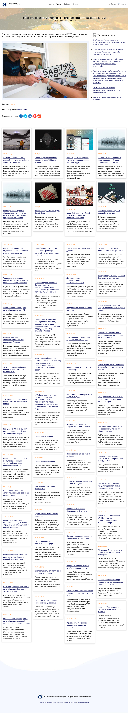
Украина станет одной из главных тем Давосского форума (76, 625)
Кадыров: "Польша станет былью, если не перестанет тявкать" (109, 609)
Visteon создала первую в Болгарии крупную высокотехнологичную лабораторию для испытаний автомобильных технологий (47, 287)
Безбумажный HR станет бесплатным (45, 487)
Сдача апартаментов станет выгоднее (46, 515)
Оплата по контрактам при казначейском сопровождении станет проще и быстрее (110, 582)
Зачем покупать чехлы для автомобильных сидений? (14, 309)
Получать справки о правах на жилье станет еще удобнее (79, 537)
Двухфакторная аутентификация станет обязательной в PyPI (76, 280)
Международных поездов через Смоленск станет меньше (111, 277)
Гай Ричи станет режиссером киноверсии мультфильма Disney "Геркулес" (110, 429)
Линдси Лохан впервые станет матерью (79, 309)
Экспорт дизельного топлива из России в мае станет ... (48, 572)
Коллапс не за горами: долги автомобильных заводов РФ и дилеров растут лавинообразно (16, 621)
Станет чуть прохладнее (45, 461)
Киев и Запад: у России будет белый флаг (47, 212)
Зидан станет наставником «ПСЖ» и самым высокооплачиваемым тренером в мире (109, 519)
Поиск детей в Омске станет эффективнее (78, 455)
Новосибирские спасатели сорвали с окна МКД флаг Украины (46, 160)
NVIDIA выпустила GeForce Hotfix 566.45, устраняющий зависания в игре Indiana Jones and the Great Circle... (108, 52)
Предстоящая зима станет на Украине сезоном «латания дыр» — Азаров (110, 399)
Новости (51, 4)
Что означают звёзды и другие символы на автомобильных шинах (16, 401)
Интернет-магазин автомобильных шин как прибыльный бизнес (13, 339)
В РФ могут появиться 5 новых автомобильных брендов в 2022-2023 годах (16, 589)
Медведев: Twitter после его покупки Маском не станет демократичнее (110, 552)
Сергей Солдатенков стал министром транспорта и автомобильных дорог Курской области (47, 251)
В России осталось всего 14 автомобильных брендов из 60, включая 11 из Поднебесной (16, 493)
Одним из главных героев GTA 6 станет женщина (79, 482)
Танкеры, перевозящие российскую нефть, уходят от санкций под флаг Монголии (15, 280)
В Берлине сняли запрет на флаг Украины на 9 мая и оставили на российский (109, 160)
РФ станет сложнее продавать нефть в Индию (79, 396)
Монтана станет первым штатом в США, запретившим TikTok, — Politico (110, 458)
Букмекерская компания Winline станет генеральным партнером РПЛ (79, 593)
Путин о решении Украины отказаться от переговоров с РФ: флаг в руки (78, 160)
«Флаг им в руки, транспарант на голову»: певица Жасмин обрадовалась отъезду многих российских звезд (16, 523)
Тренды (59, 4)
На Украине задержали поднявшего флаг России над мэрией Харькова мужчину (15, 250)
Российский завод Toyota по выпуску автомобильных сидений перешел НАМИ (15, 557)
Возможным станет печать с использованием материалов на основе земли (110, 335)
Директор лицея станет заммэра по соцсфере (44, 542)
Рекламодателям (83, 702)
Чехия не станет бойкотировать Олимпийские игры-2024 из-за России (111, 367)
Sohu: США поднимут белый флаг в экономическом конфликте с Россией (78, 215)
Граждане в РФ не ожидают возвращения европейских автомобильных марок (15, 431)
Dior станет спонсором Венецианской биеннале (76, 510)
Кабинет (123, 4)
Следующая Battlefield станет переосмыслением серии (78, 338)
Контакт (75, 4)
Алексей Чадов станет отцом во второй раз (78, 368)
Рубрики (67, 4)
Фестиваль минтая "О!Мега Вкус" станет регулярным (77, 567)
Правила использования (48, 702)
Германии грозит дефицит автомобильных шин (109, 212)
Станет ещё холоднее (44, 436)
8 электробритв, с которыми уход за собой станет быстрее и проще (111, 307)
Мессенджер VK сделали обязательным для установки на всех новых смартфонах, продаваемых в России (15, 214)
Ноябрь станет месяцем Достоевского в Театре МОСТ (110, 249)
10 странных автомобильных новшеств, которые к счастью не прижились (15, 369)
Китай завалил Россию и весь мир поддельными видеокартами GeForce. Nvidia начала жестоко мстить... (109, 42)
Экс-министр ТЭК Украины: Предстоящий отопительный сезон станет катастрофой (110, 486)
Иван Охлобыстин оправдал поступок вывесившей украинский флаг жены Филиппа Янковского (15, 462)
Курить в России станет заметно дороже (79, 249)
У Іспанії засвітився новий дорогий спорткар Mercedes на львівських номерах (16, 160)
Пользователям (70, 702)
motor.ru (12, 104)
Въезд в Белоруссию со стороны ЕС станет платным (78, 425)
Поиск (113, 4)
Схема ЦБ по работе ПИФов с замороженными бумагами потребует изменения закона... (107, 90)
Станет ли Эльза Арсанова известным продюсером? (46, 602)
